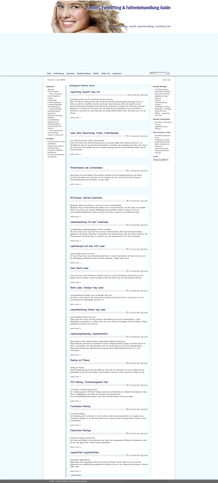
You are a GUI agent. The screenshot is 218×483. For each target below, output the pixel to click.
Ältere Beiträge (75, 475)
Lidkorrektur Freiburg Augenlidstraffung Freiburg (162, 96)
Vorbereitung (59, 73)
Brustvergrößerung (55, 130)
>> (169, 80)
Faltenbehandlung (54, 107)
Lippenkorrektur (53, 122)
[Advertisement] (109, 52)
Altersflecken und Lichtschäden (86, 167)
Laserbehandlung (53, 120)
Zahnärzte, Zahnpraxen (55, 135)
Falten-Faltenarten (55, 94)
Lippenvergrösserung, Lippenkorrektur (89, 333)
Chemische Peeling (55, 109)
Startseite (51, 80)
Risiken (96, 73)
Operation (70, 73)
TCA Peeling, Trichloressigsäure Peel (89, 382)
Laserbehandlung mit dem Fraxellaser (89, 222)
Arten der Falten (53, 92)
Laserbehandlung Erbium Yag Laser (87, 309)
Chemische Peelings (80, 430)
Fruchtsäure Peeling (80, 406)
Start (49, 73)
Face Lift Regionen (54, 96)
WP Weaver (165, 481)
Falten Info (105, 73)
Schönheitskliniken (54, 124)
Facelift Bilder (52, 100)
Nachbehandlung (84, 73)
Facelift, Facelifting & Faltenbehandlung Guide (128, 7)
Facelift (50, 98)
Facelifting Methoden (55, 105)
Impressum (116, 73)
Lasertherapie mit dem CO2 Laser (87, 246)
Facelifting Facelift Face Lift (85, 92)
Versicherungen (53, 133)
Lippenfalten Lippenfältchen (84, 452)
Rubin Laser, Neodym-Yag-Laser (87, 287)
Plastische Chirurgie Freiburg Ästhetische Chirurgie (162, 151)
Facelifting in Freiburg (162, 107)
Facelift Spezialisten (54, 102)
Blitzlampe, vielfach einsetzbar (86, 197)
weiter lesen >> (75, 118)
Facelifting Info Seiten (162, 140)
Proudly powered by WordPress (136, 481)
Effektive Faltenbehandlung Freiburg (161, 102)
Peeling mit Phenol (80, 360)
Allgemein (51, 89)
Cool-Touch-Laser (79, 268)
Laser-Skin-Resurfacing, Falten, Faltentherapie (94, 133)
